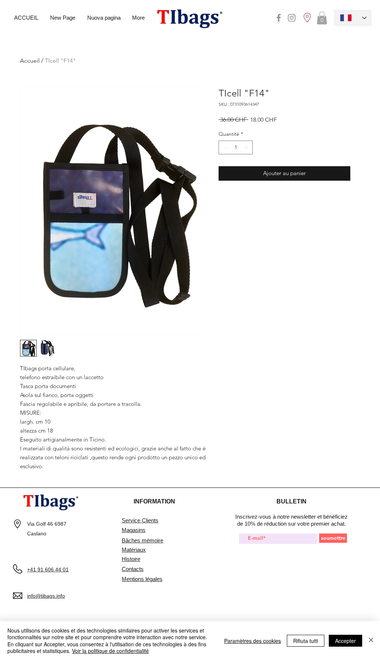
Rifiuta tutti (305, 640)
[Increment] (247, 147)
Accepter (345, 640)
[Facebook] (278, 18)
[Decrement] (224, 147)
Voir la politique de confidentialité (110, 650)
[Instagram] (291, 18)
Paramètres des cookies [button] (252, 640)
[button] (322, 18)
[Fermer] (371, 640)
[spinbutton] (235, 147)
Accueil (30, 60)
